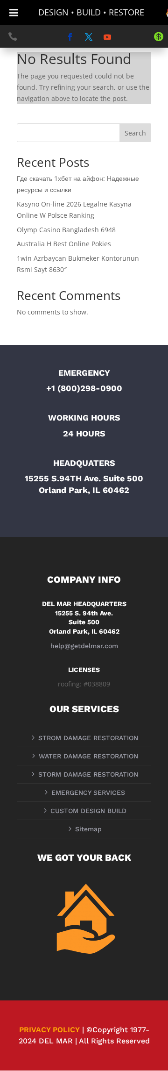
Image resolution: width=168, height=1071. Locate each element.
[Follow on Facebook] (70, 36)
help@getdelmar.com (84, 646)
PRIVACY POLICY (49, 1029)
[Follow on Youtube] (107, 36)
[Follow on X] (88, 36)
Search (135, 133)
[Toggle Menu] (14, 12)
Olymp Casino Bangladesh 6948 (66, 229)
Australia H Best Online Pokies (64, 243)
